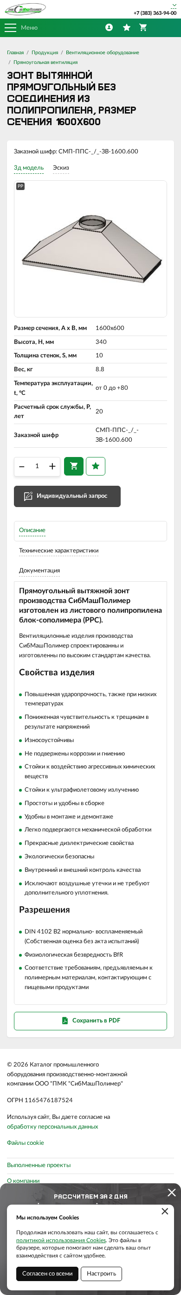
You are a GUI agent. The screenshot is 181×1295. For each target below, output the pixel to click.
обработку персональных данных (52, 1127)
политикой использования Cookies (61, 1240)
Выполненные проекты (39, 1165)
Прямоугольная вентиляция (45, 62)
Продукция (45, 52)
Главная (15, 52)
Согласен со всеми (47, 1274)
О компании (23, 1181)
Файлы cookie (25, 1143)
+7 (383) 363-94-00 (155, 13)
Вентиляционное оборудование (102, 52)
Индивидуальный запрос (72, 496)
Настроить (101, 1274)
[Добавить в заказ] (74, 466)
